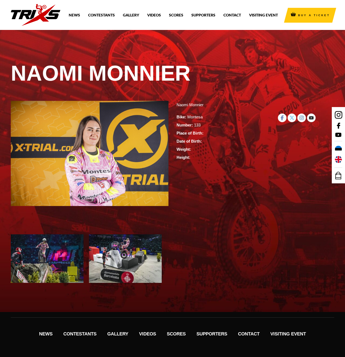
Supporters (203, 15)
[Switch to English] (338, 159)
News (74, 15)
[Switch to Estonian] (338, 149)
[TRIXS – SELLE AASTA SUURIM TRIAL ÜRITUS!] (35, 15)
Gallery (131, 15)
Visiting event (263, 15)
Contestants (101, 15)
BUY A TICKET (314, 15)
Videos (154, 15)
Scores (176, 15)
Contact (232, 15)
